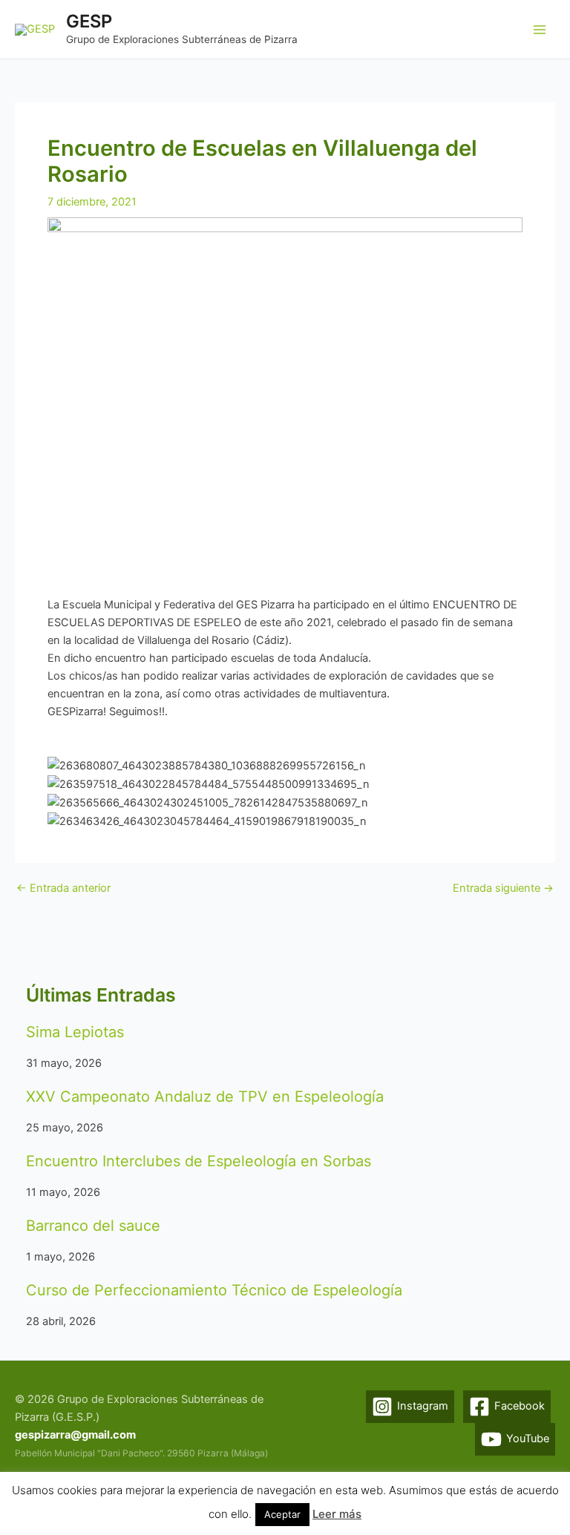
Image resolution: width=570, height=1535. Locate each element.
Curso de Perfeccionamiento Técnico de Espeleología (214, 1290)
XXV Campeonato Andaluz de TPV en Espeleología (205, 1096)
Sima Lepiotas (75, 1032)
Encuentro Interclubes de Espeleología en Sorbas (198, 1161)
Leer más (336, 1514)
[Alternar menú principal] (539, 29)
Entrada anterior (63, 888)
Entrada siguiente (503, 888)
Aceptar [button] (282, 1514)
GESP (89, 21)
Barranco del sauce (93, 1226)
